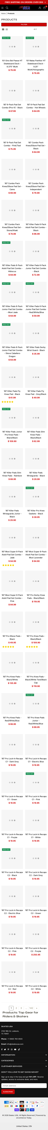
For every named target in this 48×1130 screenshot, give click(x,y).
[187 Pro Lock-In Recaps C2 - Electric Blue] (12, 896)
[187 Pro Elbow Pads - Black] (12, 622)
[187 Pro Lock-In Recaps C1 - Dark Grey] (12, 744)
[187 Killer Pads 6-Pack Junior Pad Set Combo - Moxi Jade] (12, 292)
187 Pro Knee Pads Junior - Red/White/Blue (35, 720)
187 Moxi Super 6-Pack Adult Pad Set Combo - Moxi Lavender (35, 554)
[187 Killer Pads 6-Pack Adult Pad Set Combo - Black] (36, 210)
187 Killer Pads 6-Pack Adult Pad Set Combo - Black (35, 227)
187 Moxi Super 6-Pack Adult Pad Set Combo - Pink (12, 598)
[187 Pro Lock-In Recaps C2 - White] (36, 972)
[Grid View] (3, 29)
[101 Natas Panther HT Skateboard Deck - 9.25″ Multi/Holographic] (36, 46)
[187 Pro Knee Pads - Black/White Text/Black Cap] (36, 662)
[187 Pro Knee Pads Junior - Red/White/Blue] (36, 703)
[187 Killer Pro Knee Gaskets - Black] (36, 496)
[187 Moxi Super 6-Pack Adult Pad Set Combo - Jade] (12, 537)
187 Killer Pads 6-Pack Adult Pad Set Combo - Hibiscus (12, 268)
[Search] (7, 7)
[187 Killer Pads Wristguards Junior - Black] (12, 496)
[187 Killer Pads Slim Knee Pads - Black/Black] (36, 417)
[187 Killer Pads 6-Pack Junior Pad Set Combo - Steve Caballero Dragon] (12, 333)
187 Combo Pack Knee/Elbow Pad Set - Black (36, 145)
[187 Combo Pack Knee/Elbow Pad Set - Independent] (36, 169)
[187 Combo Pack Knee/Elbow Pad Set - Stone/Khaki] (12, 210)
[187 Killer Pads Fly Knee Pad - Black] (12, 377)
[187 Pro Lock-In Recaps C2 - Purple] (36, 934)
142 (31, 1008)
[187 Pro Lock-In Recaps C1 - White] (36, 820)
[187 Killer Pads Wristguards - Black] (36, 458)
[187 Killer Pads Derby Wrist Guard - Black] (36, 333)
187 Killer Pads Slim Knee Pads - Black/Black (36, 434)
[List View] (6, 29)
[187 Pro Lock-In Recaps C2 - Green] (36, 896)
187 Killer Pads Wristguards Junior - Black (12, 513)
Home (3, 13)
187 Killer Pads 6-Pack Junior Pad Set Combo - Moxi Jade (12, 309)
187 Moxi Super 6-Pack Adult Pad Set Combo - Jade (12, 554)
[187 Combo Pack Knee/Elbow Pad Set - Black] (36, 128)
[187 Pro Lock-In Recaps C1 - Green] (12, 782)
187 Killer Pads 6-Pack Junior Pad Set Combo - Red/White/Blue (36, 309)
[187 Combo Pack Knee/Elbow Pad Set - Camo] (12, 169)
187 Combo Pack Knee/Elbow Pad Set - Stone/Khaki (12, 227)
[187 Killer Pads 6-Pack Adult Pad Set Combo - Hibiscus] (12, 251)
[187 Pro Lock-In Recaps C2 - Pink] (12, 934)
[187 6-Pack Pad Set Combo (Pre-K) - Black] (12, 90)
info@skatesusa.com (15, 1044)
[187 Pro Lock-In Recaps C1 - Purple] (12, 820)
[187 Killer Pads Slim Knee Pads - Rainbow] (12, 458)
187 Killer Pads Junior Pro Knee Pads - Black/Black (12, 434)
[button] (8, 402)
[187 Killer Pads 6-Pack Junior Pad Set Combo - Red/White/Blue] (36, 292)
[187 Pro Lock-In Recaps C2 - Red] (12, 972)
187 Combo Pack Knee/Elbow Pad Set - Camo (12, 186)
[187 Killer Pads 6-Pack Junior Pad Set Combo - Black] (36, 251)
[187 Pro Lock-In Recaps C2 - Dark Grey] (36, 858)
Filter (24, 25)
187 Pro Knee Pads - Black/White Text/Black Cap (36, 679)
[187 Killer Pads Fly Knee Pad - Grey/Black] (36, 377)
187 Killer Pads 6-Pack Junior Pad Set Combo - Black (36, 268)
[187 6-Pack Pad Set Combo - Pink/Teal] (12, 128)
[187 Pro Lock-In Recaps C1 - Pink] (36, 782)
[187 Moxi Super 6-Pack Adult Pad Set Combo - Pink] (12, 581)
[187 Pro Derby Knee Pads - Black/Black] (36, 581)
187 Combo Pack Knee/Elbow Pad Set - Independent (36, 186)
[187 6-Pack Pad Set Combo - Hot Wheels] (36, 90)
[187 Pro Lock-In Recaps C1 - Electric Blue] (36, 744)
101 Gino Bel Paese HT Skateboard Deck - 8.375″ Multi (12, 63)
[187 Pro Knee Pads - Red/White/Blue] (12, 703)
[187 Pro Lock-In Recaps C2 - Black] (12, 858)
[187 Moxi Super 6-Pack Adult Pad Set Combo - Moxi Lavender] (36, 537)
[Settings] (40, 7)
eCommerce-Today (23, 1118)
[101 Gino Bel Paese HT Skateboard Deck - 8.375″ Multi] (12, 46)
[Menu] (2, 7)
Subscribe (8, 1092)
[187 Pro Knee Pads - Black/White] (12, 662)
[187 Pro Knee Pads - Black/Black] (36, 622)
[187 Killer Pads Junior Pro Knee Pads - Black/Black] (12, 417)
